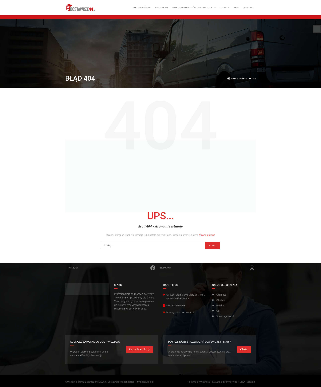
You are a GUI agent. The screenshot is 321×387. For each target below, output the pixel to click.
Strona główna (207, 235)
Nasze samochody (139, 349)
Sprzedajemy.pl (225, 316)
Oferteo (220, 300)
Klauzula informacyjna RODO (228, 381)
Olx (218, 310)
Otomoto (221, 294)
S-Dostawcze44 (113, 381)
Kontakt (250, 381)
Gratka (220, 305)
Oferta (243, 349)
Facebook (73, 267)
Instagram (165, 267)
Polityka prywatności (199, 381)
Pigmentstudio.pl (144, 381)
